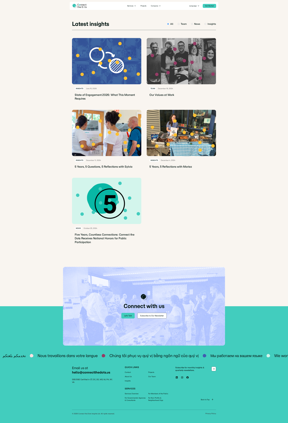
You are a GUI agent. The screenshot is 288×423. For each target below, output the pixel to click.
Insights (128, 381)
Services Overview (131, 394)
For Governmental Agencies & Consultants (135, 399)
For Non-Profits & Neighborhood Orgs (155, 399)
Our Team (152, 377)
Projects (151, 372)
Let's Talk (128, 316)
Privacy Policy (210, 414)
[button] (131, 6)
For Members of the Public (158, 394)
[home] (87, 6)
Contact (128, 372)
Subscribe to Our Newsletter (152, 316)
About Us (128, 377)
